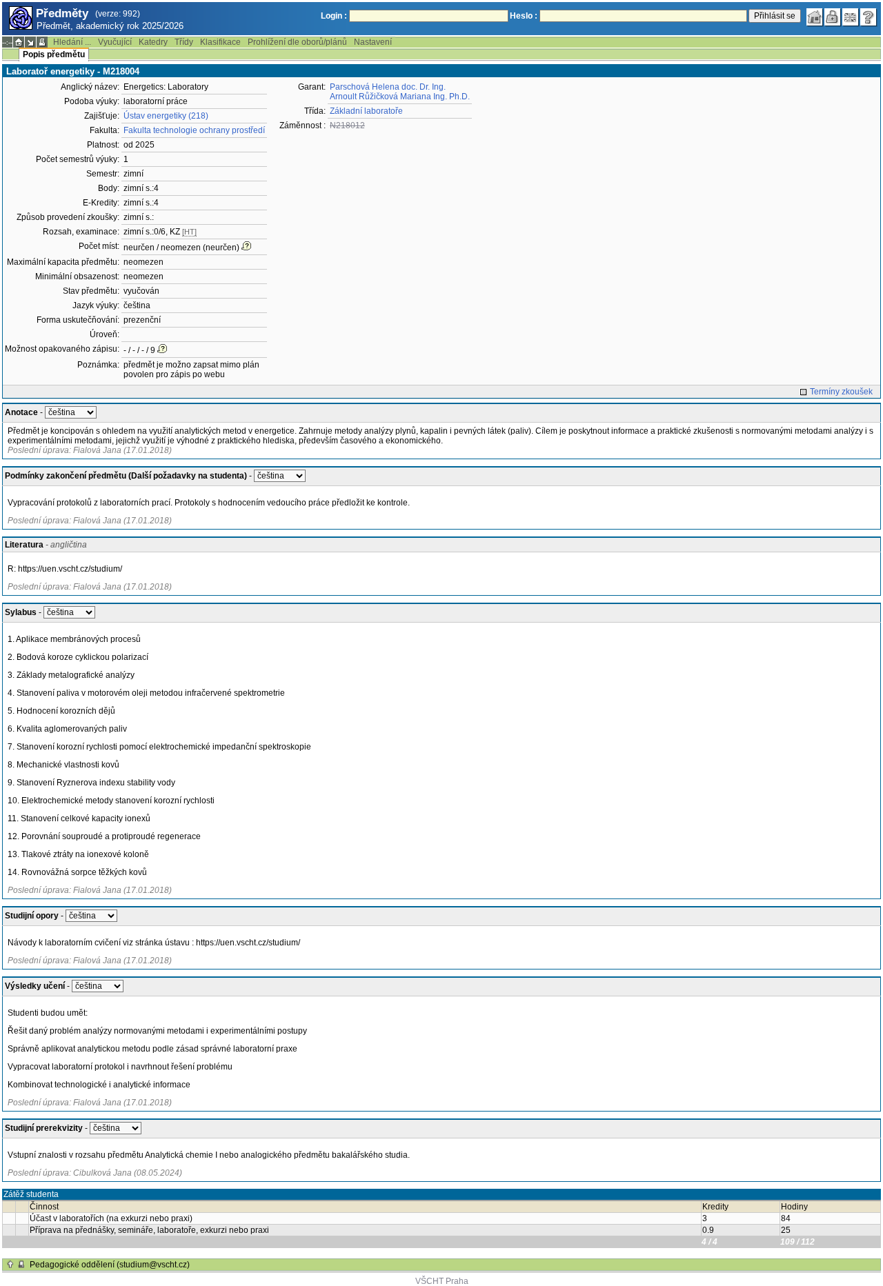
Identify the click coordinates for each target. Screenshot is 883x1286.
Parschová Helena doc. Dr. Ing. (388, 87)
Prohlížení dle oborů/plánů (297, 42)
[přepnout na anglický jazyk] (851, 17)
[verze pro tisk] (42, 42)
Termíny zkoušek (841, 391)
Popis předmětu (54, 54)
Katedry (153, 42)
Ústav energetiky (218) (165, 116)
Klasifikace (220, 42)
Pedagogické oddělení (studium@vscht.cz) (110, 1264)
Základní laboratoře (366, 111)
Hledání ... (72, 42)
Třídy (184, 42)
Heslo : (523, 16)
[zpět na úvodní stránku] (815, 17)
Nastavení (373, 42)
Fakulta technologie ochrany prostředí (194, 130)
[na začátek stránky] (10, 1264)
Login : (334, 16)
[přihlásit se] (833, 17)
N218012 (347, 125)
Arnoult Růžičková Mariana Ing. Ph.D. (400, 96)
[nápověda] (868, 17)
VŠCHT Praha (441, 1281)
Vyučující (115, 42)
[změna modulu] (30, 42)
